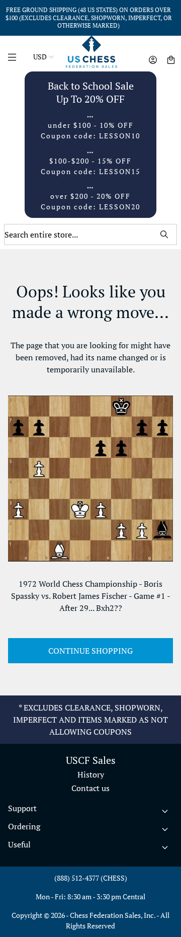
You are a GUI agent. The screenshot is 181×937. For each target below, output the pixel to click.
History (90, 774)
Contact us (90, 788)
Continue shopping (90, 650)
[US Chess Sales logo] (91, 52)
